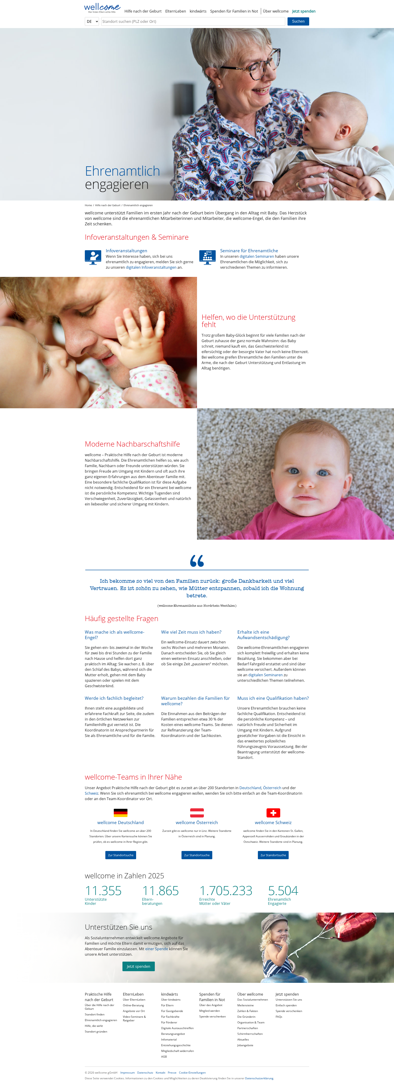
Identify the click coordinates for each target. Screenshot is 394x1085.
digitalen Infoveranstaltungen (151, 267)
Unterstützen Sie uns (118, 927)
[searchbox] (193, 21)
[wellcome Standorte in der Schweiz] (273, 812)
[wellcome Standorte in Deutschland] (121, 812)
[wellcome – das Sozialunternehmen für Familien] (102, 8)
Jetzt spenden (138, 966)
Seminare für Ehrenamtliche (249, 250)
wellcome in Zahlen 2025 (124, 875)
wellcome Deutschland (120, 822)
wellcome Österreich (197, 822)
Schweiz (91, 793)
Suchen (298, 21)
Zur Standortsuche (120, 855)
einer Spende (156, 948)
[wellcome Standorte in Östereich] (197, 812)
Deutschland (250, 787)
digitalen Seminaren (257, 256)
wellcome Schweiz (273, 822)
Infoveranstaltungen (126, 250)
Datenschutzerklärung (259, 1078)
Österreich (272, 787)
